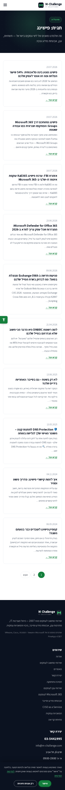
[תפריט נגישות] (4, 320)
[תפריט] (5, 5)
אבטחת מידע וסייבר (52, 700)
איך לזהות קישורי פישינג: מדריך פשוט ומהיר (35, 481)
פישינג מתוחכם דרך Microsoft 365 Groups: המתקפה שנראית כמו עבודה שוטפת (35, 126)
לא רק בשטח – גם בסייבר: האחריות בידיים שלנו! (36, 381)
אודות (59, 656)
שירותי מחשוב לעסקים (51, 662)
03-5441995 (53, 738)
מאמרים (58, 669)
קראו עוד (51, 99)
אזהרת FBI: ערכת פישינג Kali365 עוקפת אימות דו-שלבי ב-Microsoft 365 (33, 177)
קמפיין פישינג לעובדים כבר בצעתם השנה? (36, 531)
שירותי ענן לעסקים (53, 688)
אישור (45, 783)
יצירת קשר (56, 675)
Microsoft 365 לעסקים (50, 694)
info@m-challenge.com (49, 745)
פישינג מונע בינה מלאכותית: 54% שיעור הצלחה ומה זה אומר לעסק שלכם (33, 74)
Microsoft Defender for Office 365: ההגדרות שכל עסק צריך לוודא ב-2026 (34, 227)
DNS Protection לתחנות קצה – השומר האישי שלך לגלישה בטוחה (36, 431)
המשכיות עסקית (54, 713)
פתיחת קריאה (55, 719)
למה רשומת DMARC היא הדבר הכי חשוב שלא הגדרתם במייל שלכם (33, 331)
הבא (25, 575)
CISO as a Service (52, 707)
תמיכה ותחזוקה (54, 682)
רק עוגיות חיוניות (25, 783)
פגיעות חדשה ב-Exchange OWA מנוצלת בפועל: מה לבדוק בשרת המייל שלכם (33, 277)
